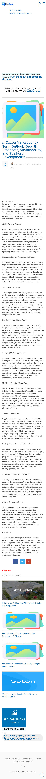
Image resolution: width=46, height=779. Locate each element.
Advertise (15, 759)
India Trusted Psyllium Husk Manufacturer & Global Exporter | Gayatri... (22, 604)
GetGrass (33, 90)
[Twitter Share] (22, 561)
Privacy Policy (19, 761)
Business (38, 164)
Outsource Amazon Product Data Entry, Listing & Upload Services (21, 665)
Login (34, 3)
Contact (29, 761)
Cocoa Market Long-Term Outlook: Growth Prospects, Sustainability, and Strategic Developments (22, 149)
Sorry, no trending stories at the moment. (22, 13)
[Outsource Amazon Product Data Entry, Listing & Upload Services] (23, 651)
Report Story (7, 571)
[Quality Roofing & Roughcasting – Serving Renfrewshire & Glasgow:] (23, 621)
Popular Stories (27, 759)
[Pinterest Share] (28, 561)
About (7, 759)
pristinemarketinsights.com (34, 158)
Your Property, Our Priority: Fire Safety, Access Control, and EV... (20, 695)
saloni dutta (18, 164)
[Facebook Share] (15, 561)
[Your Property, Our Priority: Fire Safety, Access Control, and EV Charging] (23, 681)
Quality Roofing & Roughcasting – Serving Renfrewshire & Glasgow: (18, 634)
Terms (38, 759)
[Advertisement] (23, 49)
